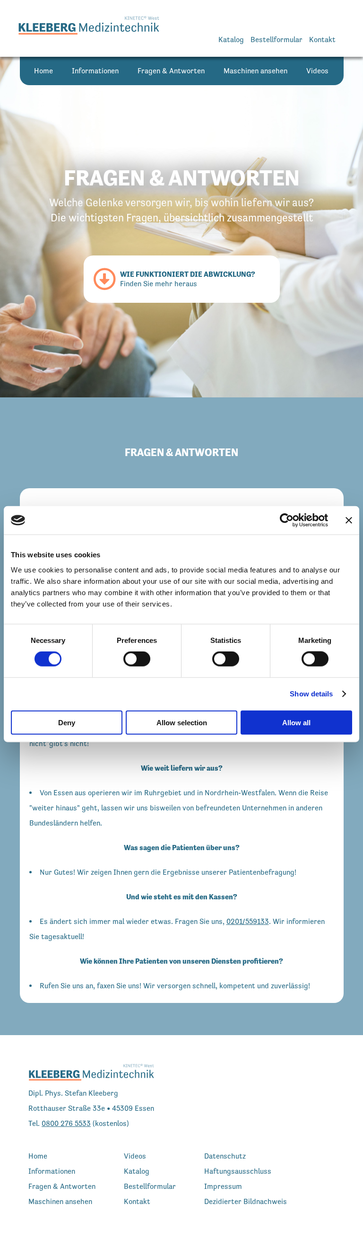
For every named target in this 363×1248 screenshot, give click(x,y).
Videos (317, 70)
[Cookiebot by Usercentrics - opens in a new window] (286, 520)
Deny (66, 722)
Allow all (296, 722)
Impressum (223, 1186)
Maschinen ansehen (255, 70)
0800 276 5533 (66, 1123)
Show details (311, 694)
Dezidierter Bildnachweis (245, 1201)
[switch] (136, 659)
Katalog (231, 39)
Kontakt (322, 39)
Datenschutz (225, 1155)
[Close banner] (349, 520)
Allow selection (181, 722)
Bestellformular (276, 39)
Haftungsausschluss (237, 1171)
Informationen (95, 70)
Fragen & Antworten (171, 70)
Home (43, 70)
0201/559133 (247, 921)
